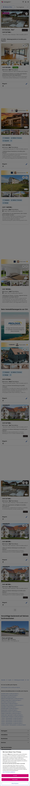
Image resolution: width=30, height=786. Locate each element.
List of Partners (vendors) (9, 772)
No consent (15, 779)
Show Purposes (15, 783)
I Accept (15, 775)
